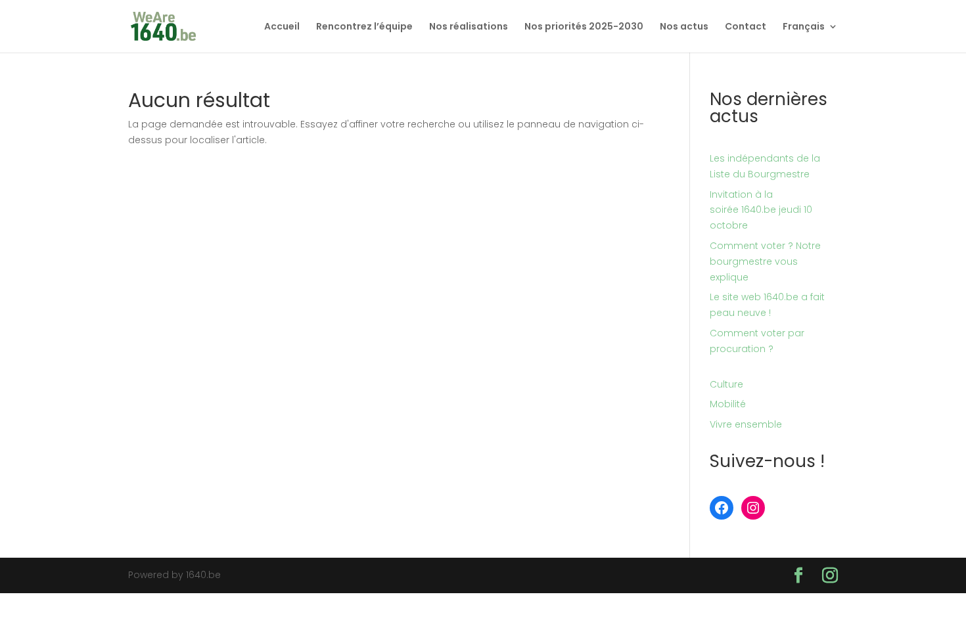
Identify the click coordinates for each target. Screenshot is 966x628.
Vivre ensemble (746, 424)
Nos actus (684, 27)
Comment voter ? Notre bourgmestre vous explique (765, 261)
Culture (726, 384)
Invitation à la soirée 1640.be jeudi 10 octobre (761, 210)
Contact (745, 27)
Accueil (282, 27)
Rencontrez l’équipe (364, 27)
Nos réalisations (468, 27)
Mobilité (728, 404)
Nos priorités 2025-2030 (583, 27)
